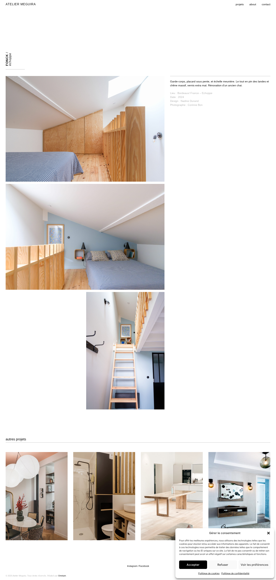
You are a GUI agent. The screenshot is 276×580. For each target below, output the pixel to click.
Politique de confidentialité (235, 573)
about (252, 4)
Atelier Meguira (21, 4)
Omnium (62, 576)
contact (266, 4)
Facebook (144, 566)
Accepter (193, 564)
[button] (268, 533)
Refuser (222, 564)
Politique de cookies (208, 573)
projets (240, 4)
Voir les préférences (254, 564)
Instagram (132, 566)
